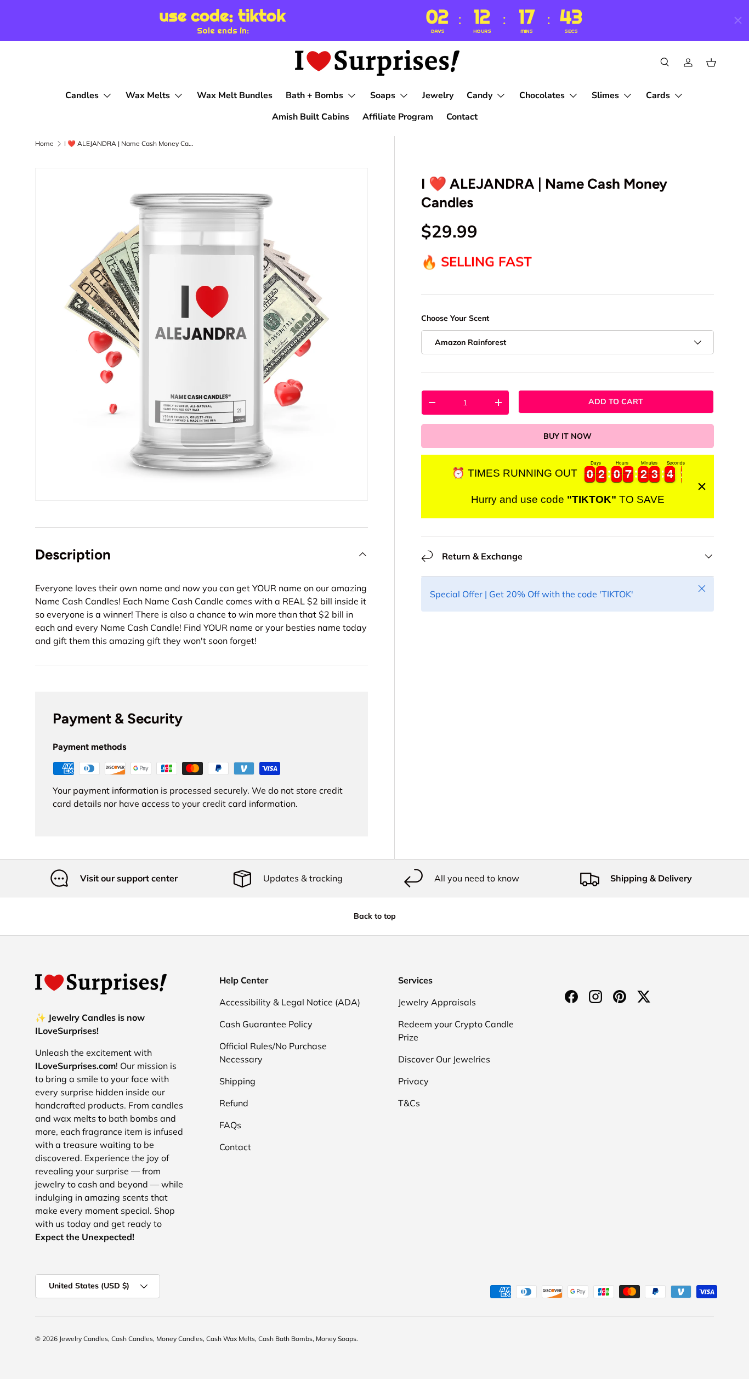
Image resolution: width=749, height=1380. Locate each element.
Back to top (375, 916)
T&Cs (409, 1103)
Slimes (605, 95)
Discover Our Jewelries (444, 1059)
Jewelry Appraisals (437, 1002)
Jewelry (437, 95)
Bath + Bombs (314, 95)
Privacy (413, 1081)
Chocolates (542, 95)
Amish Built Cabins (310, 117)
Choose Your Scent (455, 318)
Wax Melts (148, 95)
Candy (479, 95)
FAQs (230, 1124)
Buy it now (567, 436)
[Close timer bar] (738, 20)
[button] (711, 62)
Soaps (382, 95)
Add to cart (615, 401)
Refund (233, 1103)
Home (44, 143)
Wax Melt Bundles (235, 95)
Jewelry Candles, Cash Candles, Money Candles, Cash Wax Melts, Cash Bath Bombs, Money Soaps (207, 1338)
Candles (82, 95)
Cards (658, 95)
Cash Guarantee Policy (266, 1024)
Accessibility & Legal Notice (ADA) (289, 1002)
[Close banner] (701, 486)
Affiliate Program (397, 117)
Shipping (237, 1081)
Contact (462, 117)
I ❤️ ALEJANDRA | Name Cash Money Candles (130, 143)
